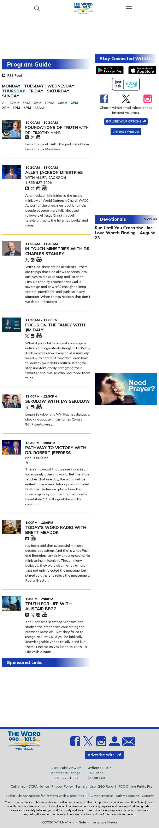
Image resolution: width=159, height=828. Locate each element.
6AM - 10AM (44, 103)
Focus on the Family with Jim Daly (55, 327)
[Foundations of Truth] (11, 129)
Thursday (13, 90)
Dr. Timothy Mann (43, 133)
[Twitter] (32, 137)
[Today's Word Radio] (11, 527)
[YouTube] (44, 188)
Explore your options (124, 121)
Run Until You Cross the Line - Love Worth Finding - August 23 (125, 232)
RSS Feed (14, 75)
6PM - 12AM (34, 107)
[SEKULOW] (11, 401)
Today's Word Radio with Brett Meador (55, 530)
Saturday (58, 90)
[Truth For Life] (11, 603)
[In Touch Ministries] (11, 248)
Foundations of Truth (52, 127)
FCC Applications (100, 796)
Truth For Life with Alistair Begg (48, 606)
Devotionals (113, 219)
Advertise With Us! (126, 131)
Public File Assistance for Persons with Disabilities (45, 796)
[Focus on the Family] (11, 325)
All (4, 103)
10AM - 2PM (68, 103)
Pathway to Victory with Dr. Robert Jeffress (55, 450)
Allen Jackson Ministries (54, 172)
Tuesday (34, 86)
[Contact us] (127, 742)
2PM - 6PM (11, 107)
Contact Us (96, 778)
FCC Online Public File (135, 786)
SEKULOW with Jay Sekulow (57, 401)
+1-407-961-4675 (100, 770)
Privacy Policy (62, 786)
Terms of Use (85, 786)
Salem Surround (128, 796)
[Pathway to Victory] (11, 447)
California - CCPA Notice (30, 786)
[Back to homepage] (83, 8)
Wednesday (60, 86)
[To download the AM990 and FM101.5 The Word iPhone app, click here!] (142, 70)
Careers (148, 796)
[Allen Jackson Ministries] (11, 172)
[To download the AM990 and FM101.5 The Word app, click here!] (110, 70)
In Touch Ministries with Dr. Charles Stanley (57, 251)
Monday (11, 86)
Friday (36, 90)
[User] (114, 744)
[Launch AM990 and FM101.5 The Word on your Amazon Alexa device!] (126, 84)
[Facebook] (104, 98)
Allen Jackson (51, 178)
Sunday (10, 95)
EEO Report (107, 786)
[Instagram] (38, 137)
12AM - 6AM (20, 103)
